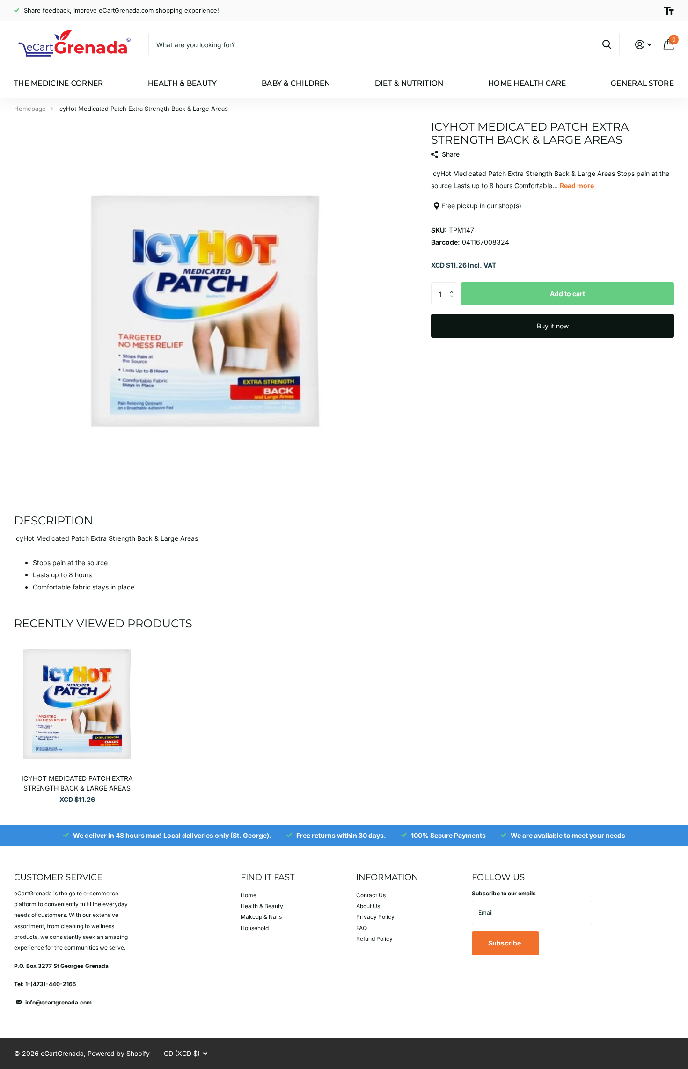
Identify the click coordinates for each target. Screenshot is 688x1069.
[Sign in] (643, 44)
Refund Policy (374, 938)
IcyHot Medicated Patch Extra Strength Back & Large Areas (77, 783)
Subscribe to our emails (504, 893)
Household (255, 927)
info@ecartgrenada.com (58, 1002)
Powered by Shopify (119, 1053)
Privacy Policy (375, 916)
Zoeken (607, 44)
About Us (368, 905)
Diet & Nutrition (409, 83)
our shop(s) (504, 206)
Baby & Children (296, 83)
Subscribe (505, 943)
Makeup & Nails (261, 916)
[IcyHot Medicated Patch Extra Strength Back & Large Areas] (77, 704)
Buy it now (553, 326)
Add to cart (567, 294)
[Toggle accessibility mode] (669, 11)
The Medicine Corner (58, 83)
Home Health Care (527, 83)
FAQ (361, 927)
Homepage (30, 108)
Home (248, 895)
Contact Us (371, 895)
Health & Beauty (182, 83)
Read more (577, 185)
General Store (642, 83)
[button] (454, 285)
